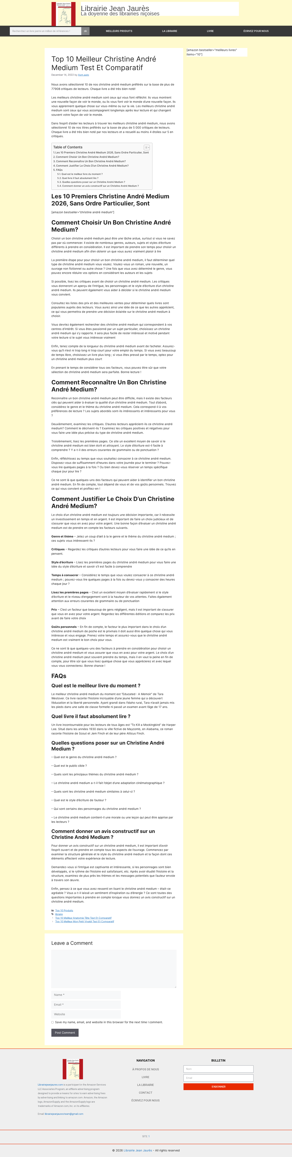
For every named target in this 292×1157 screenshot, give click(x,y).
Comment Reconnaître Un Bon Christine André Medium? (91, 161)
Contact (145, 1092)
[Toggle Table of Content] (145, 147)
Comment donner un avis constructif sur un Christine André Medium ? (100, 185)
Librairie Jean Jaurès (138, 1150)
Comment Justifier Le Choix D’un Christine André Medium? (92, 165)
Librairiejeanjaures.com (50, 1084)
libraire (59, 914)
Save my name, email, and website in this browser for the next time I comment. (109, 1022)
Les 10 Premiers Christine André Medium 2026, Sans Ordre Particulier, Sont (102, 152)
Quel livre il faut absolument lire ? (80, 178)
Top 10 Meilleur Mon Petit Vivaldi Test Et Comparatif (84, 921)
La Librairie (169, 31)
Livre (210, 31)
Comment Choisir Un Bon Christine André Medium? (87, 156)
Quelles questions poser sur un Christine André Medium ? (93, 182)
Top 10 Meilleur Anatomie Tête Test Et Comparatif (83, 917)
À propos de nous (145, 1069)
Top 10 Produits (64, 910)
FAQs (59, 169)
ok (85, 31)
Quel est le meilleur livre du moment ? (82, 174)
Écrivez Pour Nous (256, 31)
